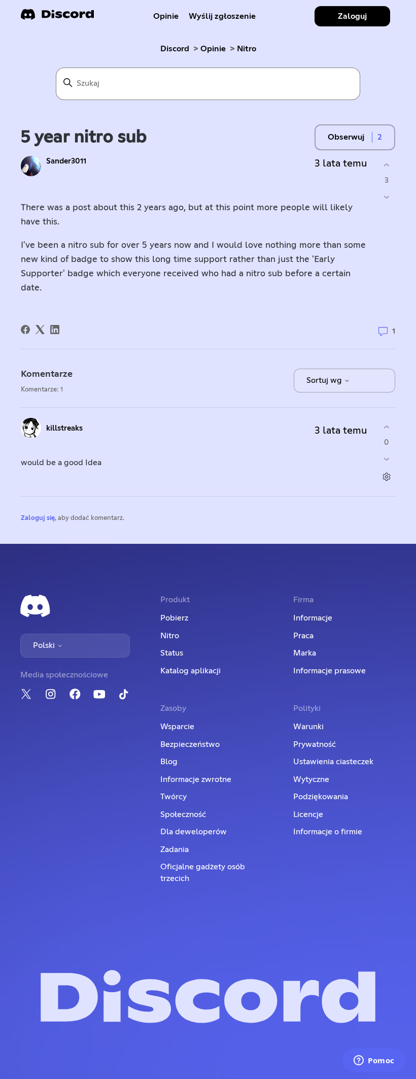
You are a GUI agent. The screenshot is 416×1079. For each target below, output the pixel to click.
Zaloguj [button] (352, 16)
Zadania (174, 849)
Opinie (166, 16)
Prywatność (314, 744)
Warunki (308, 727)
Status (171, 653)
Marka (304, 653)
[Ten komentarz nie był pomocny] (386, 459)
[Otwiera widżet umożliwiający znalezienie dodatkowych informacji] (374, 1061)
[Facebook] (25, 329)
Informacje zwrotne (195, 779)
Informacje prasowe (329, 671)
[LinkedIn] (54, 329)
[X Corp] (40, 329)
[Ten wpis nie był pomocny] (386, 197)
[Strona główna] (57, 17)
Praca (303, 636)
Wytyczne (311, 779)
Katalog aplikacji (190, 671)
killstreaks (64, 428)
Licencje (308, 814)
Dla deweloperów (193, 832)
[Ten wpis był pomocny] (386, 165)
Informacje (312, 618)
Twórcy (173, 797)
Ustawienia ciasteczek (333, 762)
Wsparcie (177, 727)
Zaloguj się (38, 518)
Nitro (246, 49)
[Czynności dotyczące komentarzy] (386, 477)
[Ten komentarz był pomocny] (386, 427)
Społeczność (183, 814)
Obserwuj (346, 137)
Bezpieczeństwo (190, 744)
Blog (169, 762)
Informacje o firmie (327, 832)
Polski (45, 645)
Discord (174, 49)
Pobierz (174, 618)
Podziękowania (320, 797)
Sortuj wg (325, 380)
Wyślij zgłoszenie (222, 16)
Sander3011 (66, 161)
